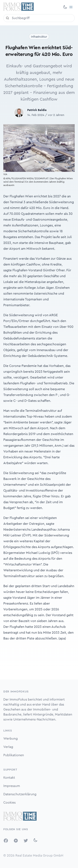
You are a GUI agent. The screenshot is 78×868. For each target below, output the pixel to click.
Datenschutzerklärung (19, 794)
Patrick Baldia (37, 110)
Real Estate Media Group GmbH (39, 855)
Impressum (11, 786)
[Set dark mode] (65, 7)
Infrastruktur (39, 36)
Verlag (8, 747)
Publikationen (13, 755)
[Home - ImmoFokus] (18, 7)
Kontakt (9, 777)
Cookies (9, 802)
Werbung (10, 738)
